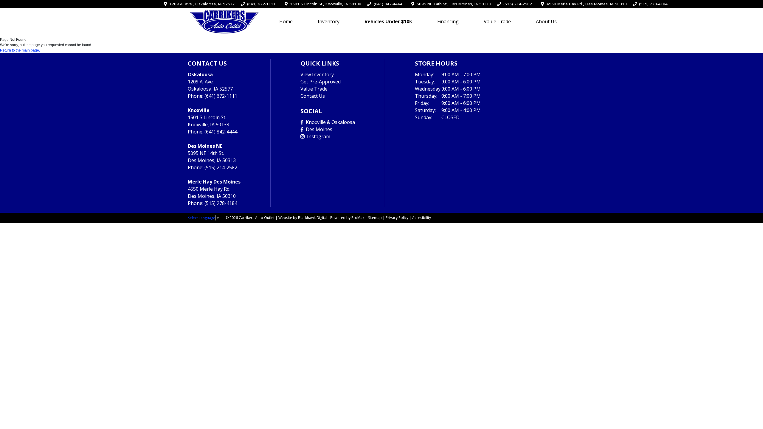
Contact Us (312, 96)
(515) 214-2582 (516, 4)
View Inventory (317, 74)
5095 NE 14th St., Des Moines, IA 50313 (452, 4)
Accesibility (421, 217)
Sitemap (375, 217)
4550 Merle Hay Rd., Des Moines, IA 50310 (585, 4)
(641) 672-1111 (260, 4)
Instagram (317, 136)
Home (286, 21)
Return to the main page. (20, 50)
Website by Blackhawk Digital (302, 217)
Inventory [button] (328, 21)
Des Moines (317, 129)
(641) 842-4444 (386, 4)
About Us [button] (546, 21)
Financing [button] (448, 21)
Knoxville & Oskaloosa (329, 122)
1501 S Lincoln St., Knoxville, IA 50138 (324, 4)
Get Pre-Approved (320, 81)
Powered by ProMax (347, 217)
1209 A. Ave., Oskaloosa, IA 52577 (201, 4)
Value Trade (497, 21)
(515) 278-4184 (652, 4)
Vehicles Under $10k (388, 21)
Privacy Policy (397, 217)
